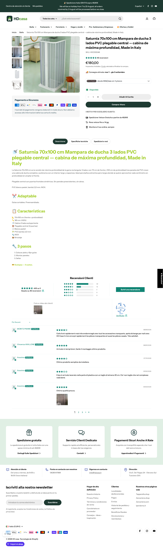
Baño (21, 32)
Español (138, 6)
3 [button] (82, 412)
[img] (61, 330)
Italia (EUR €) (14, 526)
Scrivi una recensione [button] (130, 289)
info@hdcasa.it (95, 473)
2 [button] (78, 412)
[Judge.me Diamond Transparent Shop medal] (121, 308)
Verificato (120, 316)
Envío (103, 66)
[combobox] (81, 19)
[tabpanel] (81, 207)
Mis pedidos (38, 6)
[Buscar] (119, 18)
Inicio (14, 32)
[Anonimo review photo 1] (62, 399)
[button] (91, 58)
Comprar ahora (118, 104)
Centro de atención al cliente (18, 6)
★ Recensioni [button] (161, 278)
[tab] (60, 141)
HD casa (15, 539)
